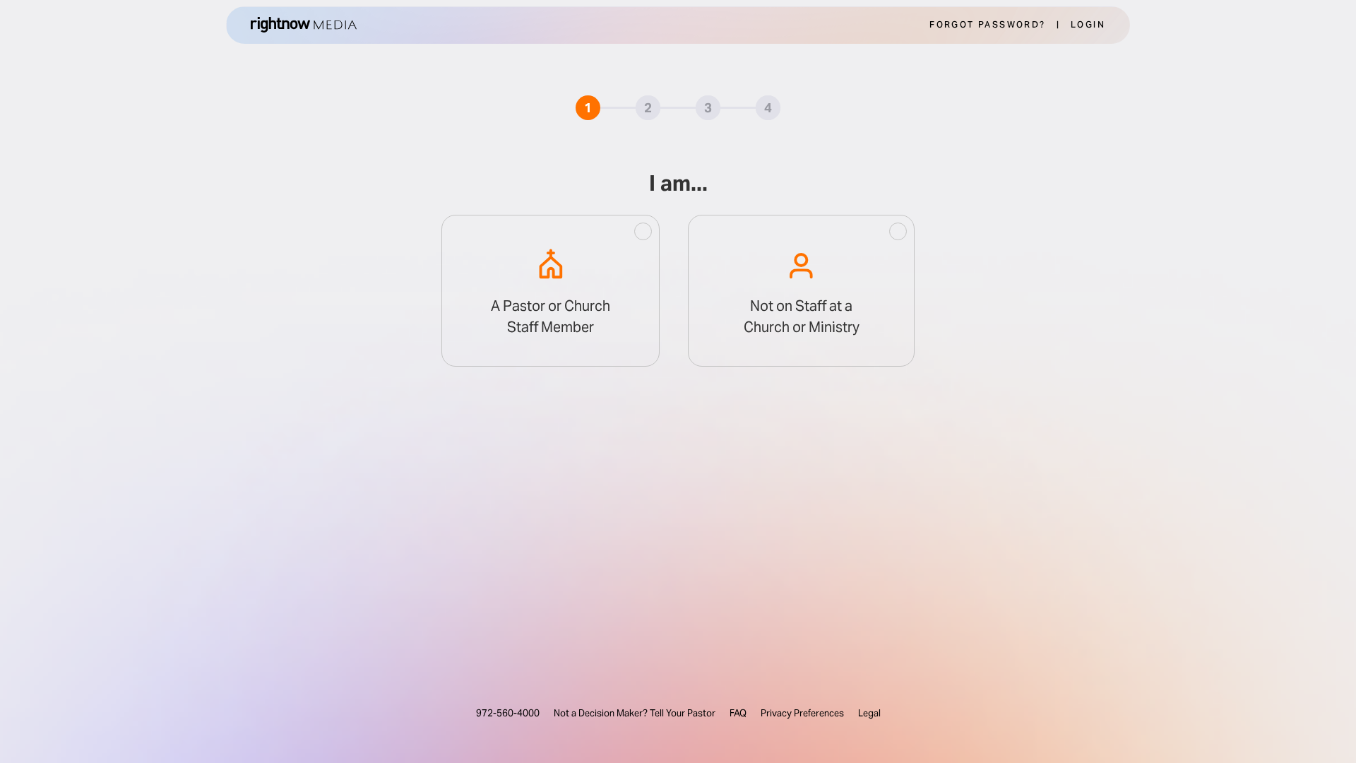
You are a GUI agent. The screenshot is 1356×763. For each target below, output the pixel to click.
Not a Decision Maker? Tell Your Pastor (634, 713)
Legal (869, 713)
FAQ (738, 713)
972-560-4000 (508, 713)
